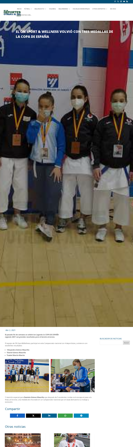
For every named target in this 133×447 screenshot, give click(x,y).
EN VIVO (113, 9)
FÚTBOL (27, 9)
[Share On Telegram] (81, 416)
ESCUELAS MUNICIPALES (81, 9)
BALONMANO (63, 9)
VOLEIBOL (52, 9)
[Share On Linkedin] (49, 416)
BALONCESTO (39, 9)
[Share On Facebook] (17, 416)
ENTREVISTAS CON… (24, 15)
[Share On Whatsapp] (65, 416)
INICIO (19, 9)
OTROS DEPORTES (98, 9)
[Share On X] (33, 416)
